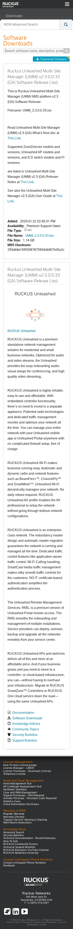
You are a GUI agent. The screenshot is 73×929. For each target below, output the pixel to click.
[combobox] (30, 24)
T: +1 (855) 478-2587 (36, 902)
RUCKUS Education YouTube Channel (26, 850)
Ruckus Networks (36, 893)
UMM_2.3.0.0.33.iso (39, 235)
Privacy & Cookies (31, 922)
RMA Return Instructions (17, 822)
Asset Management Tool (17, 783)
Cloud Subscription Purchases (21, 804)
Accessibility (49, 922)
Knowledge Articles (26, 723)
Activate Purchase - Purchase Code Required (30, 798)
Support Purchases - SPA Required (23, 795)
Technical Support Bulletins (19, 847)
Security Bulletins (25, 734)
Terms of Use (13, 922)
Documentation (23, 712)
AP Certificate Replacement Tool (22, 786)
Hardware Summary (15, 789)
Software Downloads (27, 718)
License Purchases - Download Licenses (27, 771)
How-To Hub (10, 841)
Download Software (53, 59)
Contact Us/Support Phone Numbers (24, 862)
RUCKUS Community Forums (20, 844)
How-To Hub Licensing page (20, 765)
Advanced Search (13, 832)
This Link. (14, 138)
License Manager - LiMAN (18, 768)
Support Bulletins (24, 740)
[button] (66, 24)
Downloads (14, 16)
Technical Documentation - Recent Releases (29, 838)
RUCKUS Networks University (20, 852)
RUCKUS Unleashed (21, 331)
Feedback (9, 865)
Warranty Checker (13, 816)
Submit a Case (11, 801)
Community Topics (25, 729)
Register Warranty (14, 813)
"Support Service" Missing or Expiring (25, 819)
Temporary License (14, 773)
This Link (26, 182)
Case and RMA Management (20, 792)
